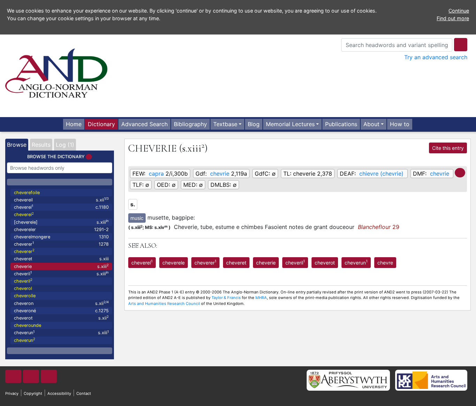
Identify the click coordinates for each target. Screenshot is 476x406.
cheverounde (27, 325)
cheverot (61, 318)
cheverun (61, 333)
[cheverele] (61, 222)
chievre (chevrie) (381, 173)
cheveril (61, 273)
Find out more (453, 18)
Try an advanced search (435, 57)
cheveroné (61, 310)
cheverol (23, 288)
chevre (385, 263)
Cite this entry (448, 148)
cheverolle (25, 295)
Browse (16, 144)
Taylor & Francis (226, 297)
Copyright (33, 393)
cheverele (173, 263)
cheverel (61, 207)
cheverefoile (27, 192)
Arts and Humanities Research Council (164, 303)
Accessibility (59, 393)
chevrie (219, 173)
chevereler (61, 229)
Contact (83, 393)
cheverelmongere (61, 236)
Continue (458, 11)
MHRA (261, 297)
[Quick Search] (460, 44)
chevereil (61, 199)
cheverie (61, 266)
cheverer (61, 244)
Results (41, 144)
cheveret (61, 258)
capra (156, 173)
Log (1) (65, 144)
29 (378, 226)
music (137, 218)
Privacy (11, 393)
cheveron (61, 303)
